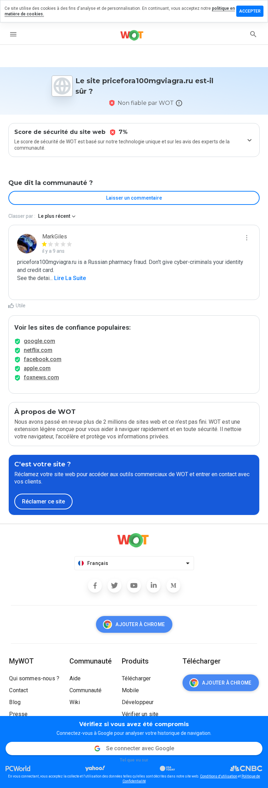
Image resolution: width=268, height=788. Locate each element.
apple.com (37, 368)
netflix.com (38, 350)
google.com (39, 341)
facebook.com (42, 359)
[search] (253, 34)
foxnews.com (41, 377)
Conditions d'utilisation (218, 776)
